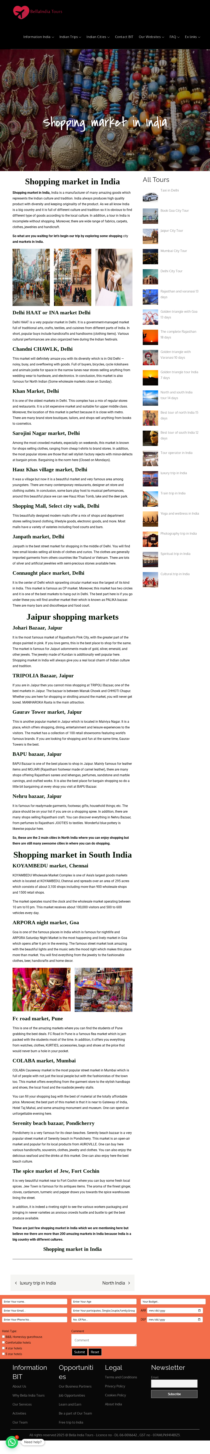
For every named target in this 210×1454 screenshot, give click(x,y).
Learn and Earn (70, 1404)
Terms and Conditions (121, 1377)
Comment (77, 1331)
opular (27, 334)
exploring (92, 236)
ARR (144, 1310)
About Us (19, 1386)
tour (112, 215)
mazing (105, 193)
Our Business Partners (75, 1386)
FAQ (173, 37)
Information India (37, 37)
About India (113, 1404)
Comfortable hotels (18, 1342)
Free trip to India (71, 1422)
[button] (12, 1442)
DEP (144, 1319)
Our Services (22, 1404)
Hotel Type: (9, 1331)
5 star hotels (13, 1354)
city (125, 236)
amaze (55, 359)
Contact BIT (124, 37)
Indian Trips (68, 37)
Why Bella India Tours (29, 1395)
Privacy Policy (115, 1386)
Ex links (191, 37)
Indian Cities (96, 37)
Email (155, 1377)
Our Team (20, 1422)
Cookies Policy (115, 1395)
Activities (19, 1413)
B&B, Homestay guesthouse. (24, 1337)
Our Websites (150, 37)
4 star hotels (13, 1348)
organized (64, 339)
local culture (79, 215)
